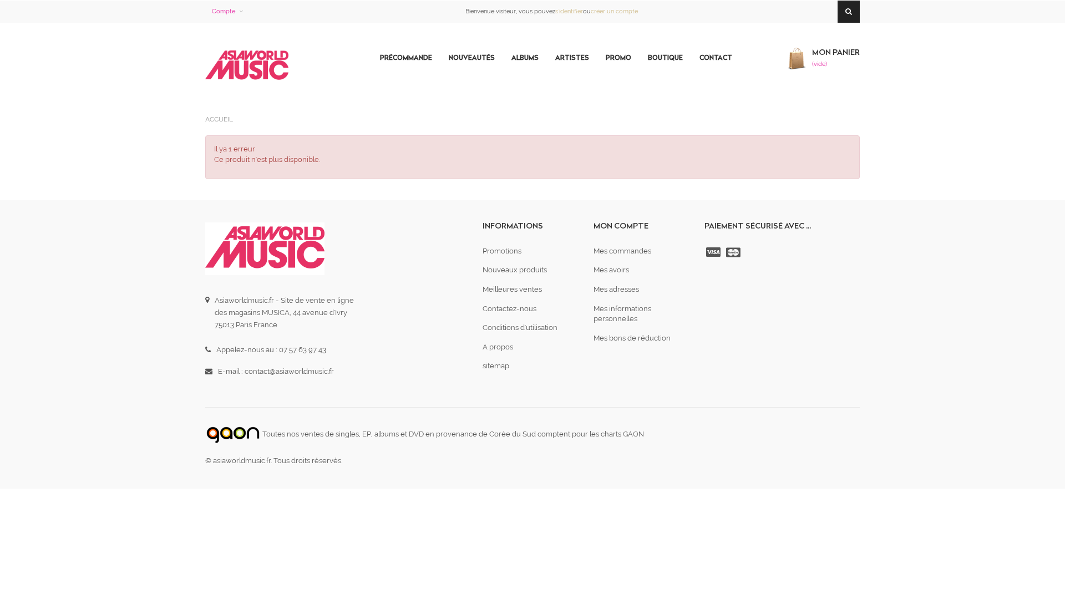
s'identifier (569, 11)
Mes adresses (616, 289)
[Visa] (714, 252)
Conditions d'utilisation (520, 327)
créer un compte (614, 11)
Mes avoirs (611, 270)
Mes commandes (622, 251)
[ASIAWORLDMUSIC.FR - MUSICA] (246, 66)
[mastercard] (734, 252)
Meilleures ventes (512, 289)
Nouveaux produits (515, 270)
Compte (223, 11)
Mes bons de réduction (632, 338)
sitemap (496, 366)
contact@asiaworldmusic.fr (289, 371)
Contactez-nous (509, 308)
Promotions (502, 251)
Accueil (219, 119)
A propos (498, 347)
